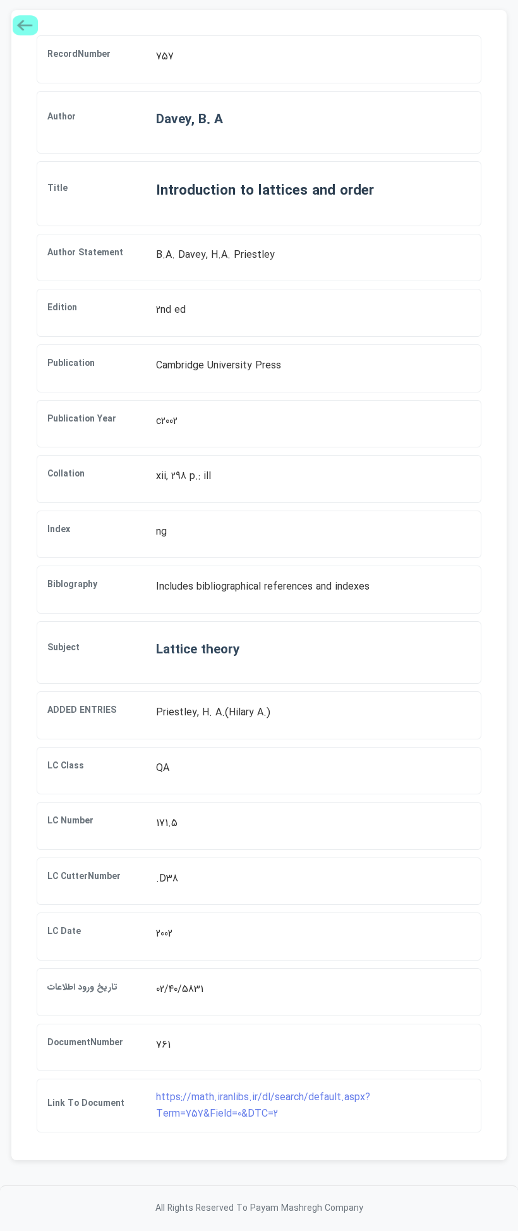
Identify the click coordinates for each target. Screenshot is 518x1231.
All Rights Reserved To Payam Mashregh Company (259, 1208)
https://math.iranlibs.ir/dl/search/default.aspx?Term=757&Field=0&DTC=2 (263, 1105)
